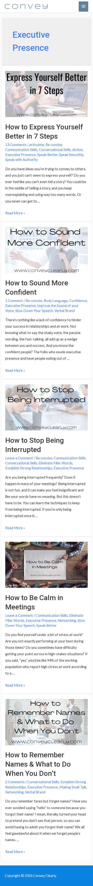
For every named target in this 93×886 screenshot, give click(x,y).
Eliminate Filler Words (55, 463)
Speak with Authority (21, 160)
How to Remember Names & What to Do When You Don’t (38, 764)
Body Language (56, 301)
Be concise (54, 145)
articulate (36, 145)
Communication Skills (21, 150)
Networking (67, 620)
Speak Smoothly (71, 155)
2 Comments (15, 782)
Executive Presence (20, 155)
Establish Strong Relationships (28, 468)
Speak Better (47, 155)
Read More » (15, 213)
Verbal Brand (64, 311)
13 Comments (15, 145)
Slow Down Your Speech (34, 311)
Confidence (78, 301)
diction (77, 150)
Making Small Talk (72, 787)
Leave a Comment (19, 458)
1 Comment (14, 301)
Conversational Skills (55, 150)
